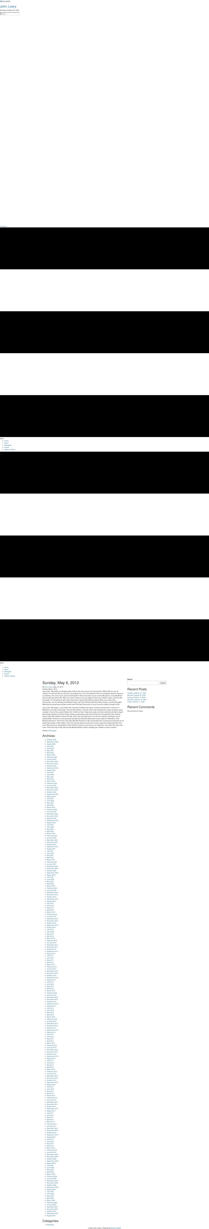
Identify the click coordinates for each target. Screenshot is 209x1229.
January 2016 (51, 995)
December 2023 (52, 788)
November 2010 (52, 1130)
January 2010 (51, 1152)
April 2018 (50, 936)
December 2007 (52, 1207)
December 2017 (52, 945)
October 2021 (51, 844)
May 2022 (50, 829)
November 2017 (52, 947)
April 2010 (50, 1146)
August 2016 (51, 980)
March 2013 (51, 1069)
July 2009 (50, 1165)
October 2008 (51, 1185)
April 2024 (50, 779)
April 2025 (50, 753)
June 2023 (50, 801)
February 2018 (52, 940)
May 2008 (50, 1196)
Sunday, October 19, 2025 (136, 697)
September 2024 (52, 768)
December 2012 (52, 1076)
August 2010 (51, 1137)
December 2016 (52, 971)
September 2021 (52, 846)
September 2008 (52, 1187)
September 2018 (52, 925)
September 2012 (52, 1082)
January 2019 (51, 916)
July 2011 (50, 1113)
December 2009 (52, 1154)
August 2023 (51, 796)
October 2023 (51, 792)
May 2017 (50, 960)
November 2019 (52, 895)
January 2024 (51, 785)
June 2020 (50, 879)
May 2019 (50, 908)
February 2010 (52, 1150)
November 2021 (52, 842)
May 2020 (50, 881)
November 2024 (52, 763)
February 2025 (52, 757)
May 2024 (50, 777)
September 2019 (52, 899)
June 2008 (50, 1194)
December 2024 (52, 761)
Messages (52, 730)
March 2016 (51, 991)
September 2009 (52, 1161)
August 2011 (51, 1111)
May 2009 (50, 1170)
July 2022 (50, 825)
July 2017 (50, 956)
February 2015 (52, 1019)
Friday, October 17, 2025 (136, 702)
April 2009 (50, 1172)
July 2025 (50, 746)
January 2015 (51, 1021)
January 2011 (51, 1126)
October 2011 (51, 1106)
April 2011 (50, 1119)
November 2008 (52, 1183)
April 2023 (50, 805)
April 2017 (50, 962)
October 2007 (51, 1211)
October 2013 (51, 1054)
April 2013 (50, 1067)
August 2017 (51, 953)
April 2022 (50, 831)
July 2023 (50, 798)
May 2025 (50, 750)
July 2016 (50, 982)
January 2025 (51, 759)
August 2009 (51, 1163)
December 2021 (52, 840)
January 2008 (51, 1205)
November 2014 (52, 1026)
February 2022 (52, 836)
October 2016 (51, 975)
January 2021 (51, 864)
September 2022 (52, 820)
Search (129, 679)
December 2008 (52, 1181)
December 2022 (52, 814)
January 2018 (51, 943)
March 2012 (51, 1095)
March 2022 (51, 833)
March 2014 (51, 1043)
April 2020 (50, 884)
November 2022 (52, 816)
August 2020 (51, 875)
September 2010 (52, 1135)
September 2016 (52, 977)
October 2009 (51, 1159)
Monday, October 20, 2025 (136, 695)
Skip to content (5, 1)
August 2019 (51, 901)
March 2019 (51, 912)
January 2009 (51, 1178)
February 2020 (52, 888)
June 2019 (50, 905)
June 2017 (50, 958)
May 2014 (50, 1039)
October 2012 (51, 1080)
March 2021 (51, 860)
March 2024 (51, 781)
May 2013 (50, 1065)
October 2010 (51, 1133)
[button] (3, 226)
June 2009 (50, 1167)
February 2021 (52, 862)
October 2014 (51, 1028)
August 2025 (51, 744)
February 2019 (52, 914)
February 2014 (52, 1045)
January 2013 (51, 1074)
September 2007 (52, 1213)
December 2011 (52, 1102)
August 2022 (51, 822)
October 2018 (51, 923)
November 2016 (52, 973)
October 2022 (51, 818)
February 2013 (52, 1071)
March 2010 (51, 1148)
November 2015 (52, 999)
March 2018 (51, 938)
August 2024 (51, 770)
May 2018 (50, 934)
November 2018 (52, 921)
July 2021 (50, 851)
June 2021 (50, 853)
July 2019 (50, 903)
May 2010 (50, 1143)
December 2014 (52, 1023)
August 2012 (51, 1084)
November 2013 (52, 1052)
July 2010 (50, 1139)
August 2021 (51, 849)
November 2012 (52, 1078)
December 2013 (52, 1050)
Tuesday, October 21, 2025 (136, 693)
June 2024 (50, 774)
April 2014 (50, 1041)
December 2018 (52, 919)
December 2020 (52, 866)
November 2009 (52, 1157)
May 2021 (50, 855)
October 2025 (51, 739)
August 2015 (51, 1006)
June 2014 (50, 1036)
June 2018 (50, 932)
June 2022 (50, 827)
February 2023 (52, 809)
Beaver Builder (116, 1228)
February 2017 (52, 967)
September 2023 (52, 794)
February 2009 (52, 1176)
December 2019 (52, 892)
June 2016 (50, 984)
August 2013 (51, 1058)
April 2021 (50, 857)
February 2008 (52, 1202)
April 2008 (50, 1198)
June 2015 (50, 1010)
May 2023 (50, 803)
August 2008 (51, 1189)
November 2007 (52, 1209)
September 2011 (52, 1108)
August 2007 (51, 1215)
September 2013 (52, 1056)
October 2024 (51, 766)
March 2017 (51, 964)
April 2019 (50, 910)
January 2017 (51, 969)
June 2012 (50, 1089)
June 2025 (50, 748)
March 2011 (51, 1122)
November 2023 (52, 790)
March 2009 (51, 1174)
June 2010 (50, 1141)
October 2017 (51, 949)
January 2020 (51, 890)
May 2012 (50, 1091)
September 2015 (52, 1004)
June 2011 (50, 1115)
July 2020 (50, 877)
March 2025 (51, 755)
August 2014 (51, 1032)
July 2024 (50, 772)
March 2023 (51, 807)
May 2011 (50, 1117)
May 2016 (50, 986)
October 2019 (51, 897)
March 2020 (51, 886)
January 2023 (51, 812)
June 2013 (50, 1063)
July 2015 (50, 1008)
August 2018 (51, 927)
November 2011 (52, 1104)
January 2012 (51, 1100)
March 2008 (51, 1200)
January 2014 (51, 1047)
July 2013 (50, 1060)
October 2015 (51, 1001)
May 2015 (50, 1012)
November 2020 (52, 868)
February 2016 (52, 993)
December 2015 (52, 997)
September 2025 (52, 742)
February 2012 (52, 1098)
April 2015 (50, 1015)
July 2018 (50, 929)
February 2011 (52, 1124)
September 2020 (52, 873)
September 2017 (52, 951)
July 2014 (50, 1034)
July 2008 (50, 1191)
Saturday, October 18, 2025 (136, 699)
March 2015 (51, 1017)
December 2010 (52, 1128)
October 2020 (51, 870)
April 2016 (50, 988)
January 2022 (51, 838)
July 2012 (50, 1087)
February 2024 (52, 783)
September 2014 (52, 1030)
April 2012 (50, 1093)
